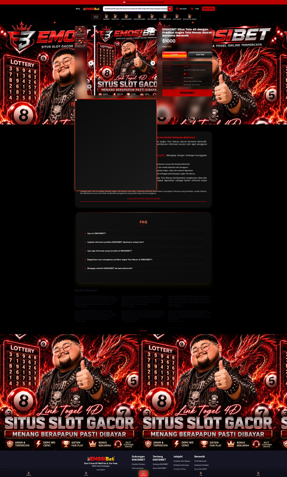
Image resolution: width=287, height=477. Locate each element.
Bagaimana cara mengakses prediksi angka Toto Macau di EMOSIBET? (119, 260)
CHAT (258, 475)
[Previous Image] (91, 63)
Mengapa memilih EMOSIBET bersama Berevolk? (110, 268)
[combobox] (135, 8)
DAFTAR (200, 55)
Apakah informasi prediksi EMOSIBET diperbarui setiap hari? (115, 242)
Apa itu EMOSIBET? (96, 233)
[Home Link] (91, 9)
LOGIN (174, 55)
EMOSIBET (187, 93)
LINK (201, 475)
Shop (78, 9)
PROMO (28, 475)
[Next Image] (153, 63)
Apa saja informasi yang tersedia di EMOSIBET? (109, 251)
